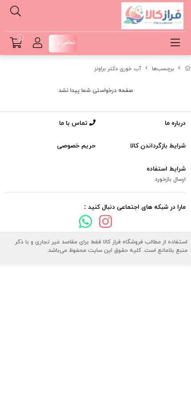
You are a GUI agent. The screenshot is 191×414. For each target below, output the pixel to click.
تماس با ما (74, 123)
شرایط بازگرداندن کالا (158, 146)
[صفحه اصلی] (188, 68)
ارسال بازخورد (170, 179)
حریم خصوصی (76, 146)
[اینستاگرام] (105, 223)
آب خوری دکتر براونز (117, 68)
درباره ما (175, 123)
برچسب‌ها (163, 68)
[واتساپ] (85, 223)
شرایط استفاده (166, 169)
